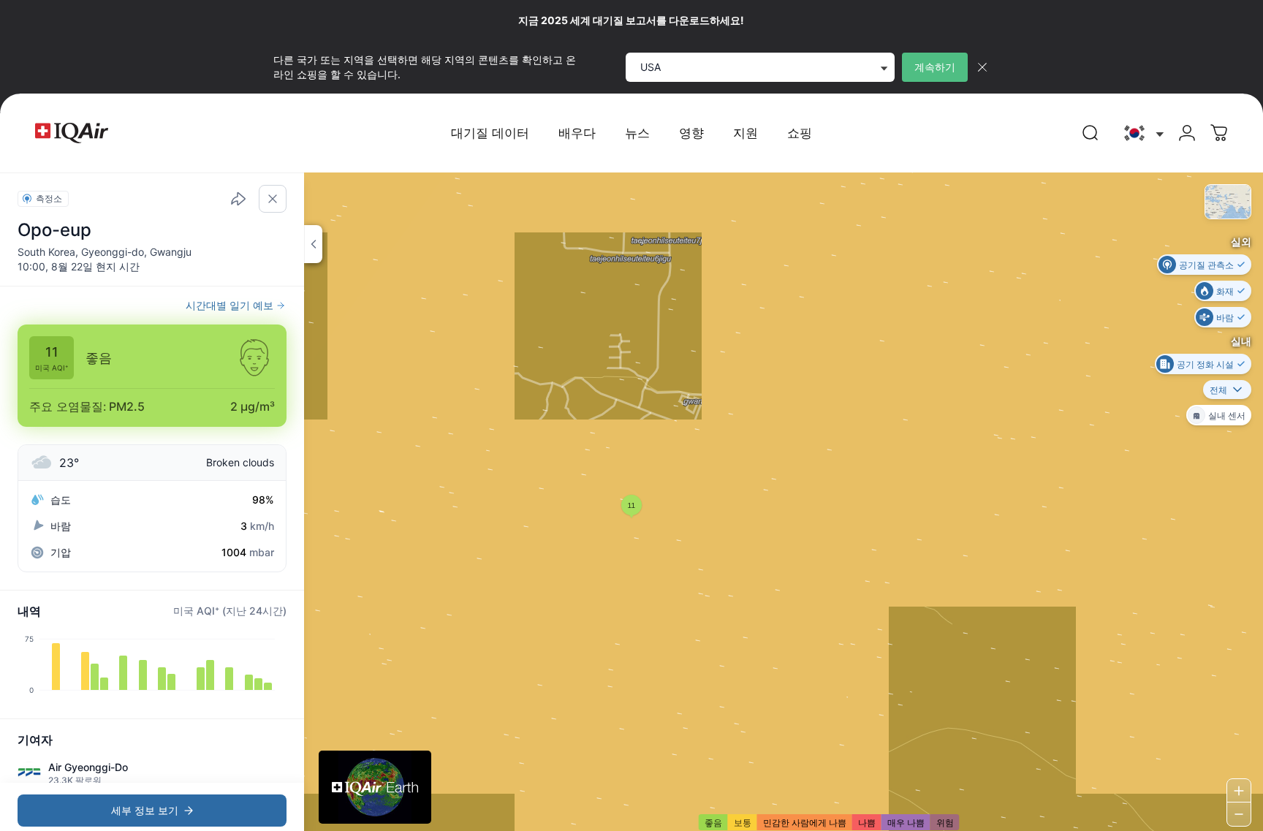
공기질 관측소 (1206, 264)
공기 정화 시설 (1205, 363)
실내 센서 (1226, 415)
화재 (1225, 290)
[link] (1090, 133)
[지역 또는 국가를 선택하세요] (1142, 133)
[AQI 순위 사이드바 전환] (313, 244)
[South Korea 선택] (1142, 133)
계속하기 (934, 67)
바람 (1225, 317)
